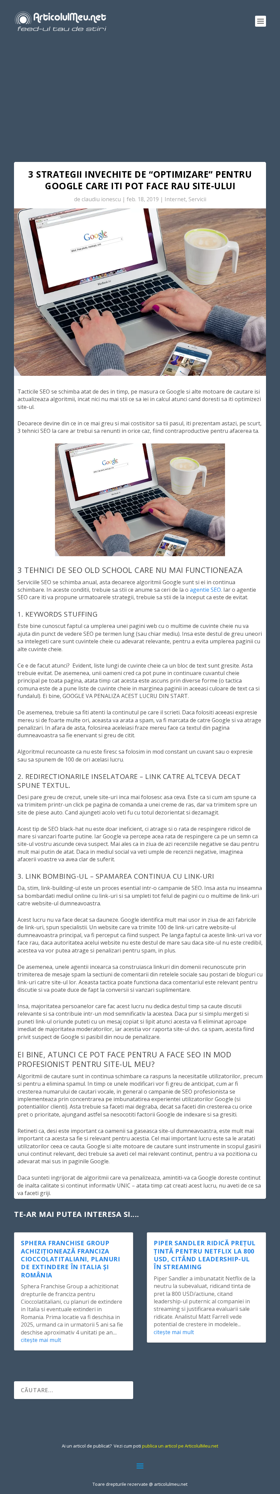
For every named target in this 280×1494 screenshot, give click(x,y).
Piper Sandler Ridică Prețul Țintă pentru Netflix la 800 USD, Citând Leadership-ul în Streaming (205, 1255)
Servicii (197, 199)
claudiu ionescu (101, 199)
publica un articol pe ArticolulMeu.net (180, 1446)
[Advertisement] (140, 93)
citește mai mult (41, 1340)
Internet (175, 199)
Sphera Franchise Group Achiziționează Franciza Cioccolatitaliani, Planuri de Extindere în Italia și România (70, 1259)
